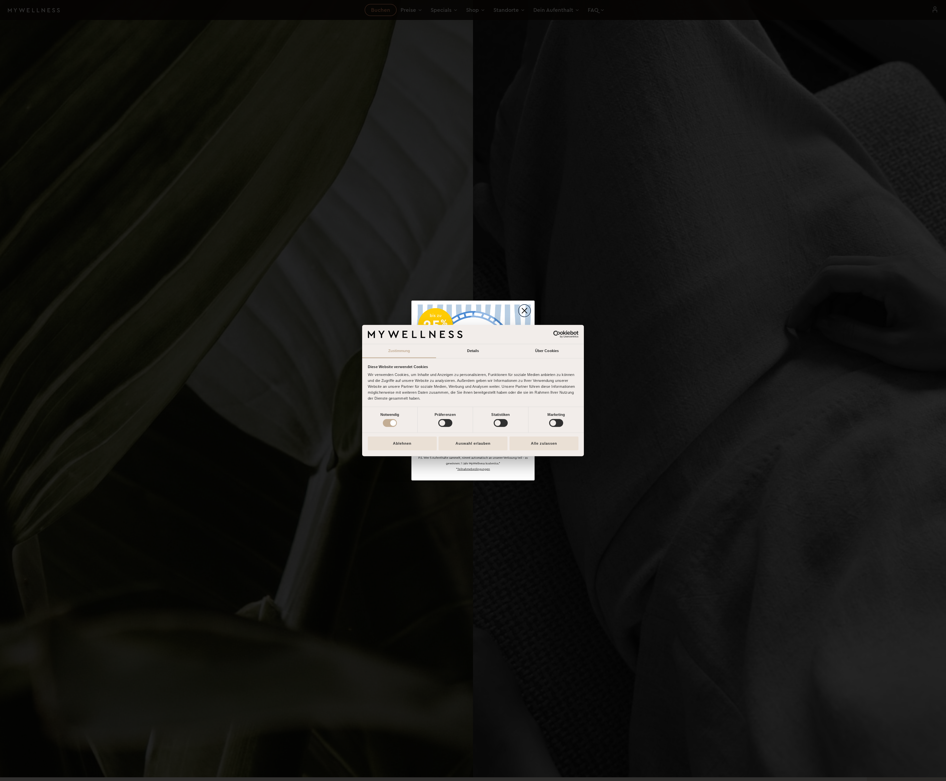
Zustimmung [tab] (399, 351)
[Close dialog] (524, 311)
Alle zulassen (544, 443)
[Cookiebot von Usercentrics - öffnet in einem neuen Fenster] (556, 334)
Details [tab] (473, 351)
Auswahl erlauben (473, 443)
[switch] (445, 423)
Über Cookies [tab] (547, 351)
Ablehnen (402, 443)
